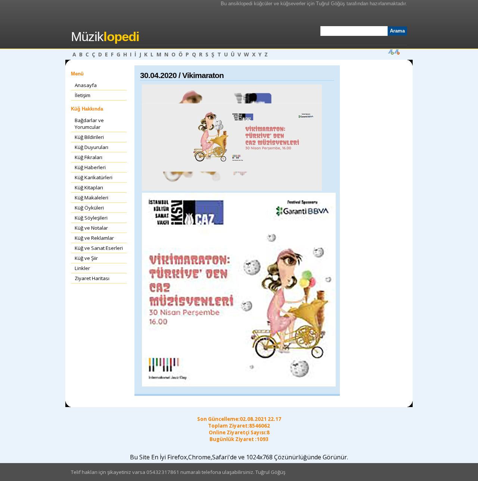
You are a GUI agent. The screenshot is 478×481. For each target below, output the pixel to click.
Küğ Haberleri (90, 167)
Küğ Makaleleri (91, 197)
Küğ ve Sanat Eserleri (99, 248)
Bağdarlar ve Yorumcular (89, 123)
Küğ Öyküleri (89, 207)
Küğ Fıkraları (88, 157)
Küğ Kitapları (89, 187)
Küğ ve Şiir (86, 258)
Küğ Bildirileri (89, 137)
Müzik (105, 37)
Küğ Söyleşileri (91, 217)
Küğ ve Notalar (91, 227)
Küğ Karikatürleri (93, 177)
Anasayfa (86, 85)
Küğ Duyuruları (91, 147)
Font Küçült (397, 52)
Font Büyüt (391, 52)
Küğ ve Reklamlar (94, 238)
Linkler (82, 268)
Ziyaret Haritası (92, 278)
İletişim (82, 95)
